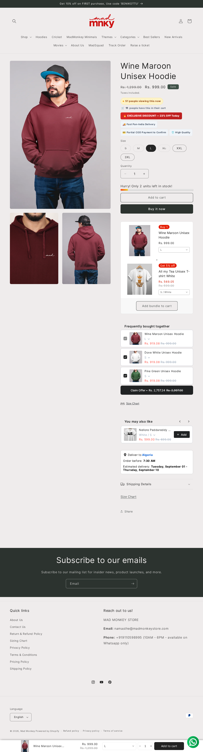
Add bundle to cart (157, 306)
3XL (127, 157)
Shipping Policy (21, 668)
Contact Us (18, 626)
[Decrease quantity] (139, 746)
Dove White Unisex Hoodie (163, 352)
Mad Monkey (27, 731)
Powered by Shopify (47, 731)
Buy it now (156, 209)
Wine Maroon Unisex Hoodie (164, 334)
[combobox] (174, 250)
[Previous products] (180, 421)
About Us (16, 620)
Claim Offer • (157, 390)
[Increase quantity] (150, 746)
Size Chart (132, 403)
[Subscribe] (132, 583)
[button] (14, 21)
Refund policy (71, 730)
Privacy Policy (20, 647)
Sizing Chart (18, 640)
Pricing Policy (19, 661)
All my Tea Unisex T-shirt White (174, 273)
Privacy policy (91, 730)
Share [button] (128, 511)
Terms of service (113, 730)
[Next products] (188, 421)
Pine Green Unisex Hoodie (163, 371)
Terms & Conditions (23, 654)
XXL (179, 148)
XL (166, 149)
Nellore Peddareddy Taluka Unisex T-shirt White (155, 430)
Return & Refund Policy (26, 633)
